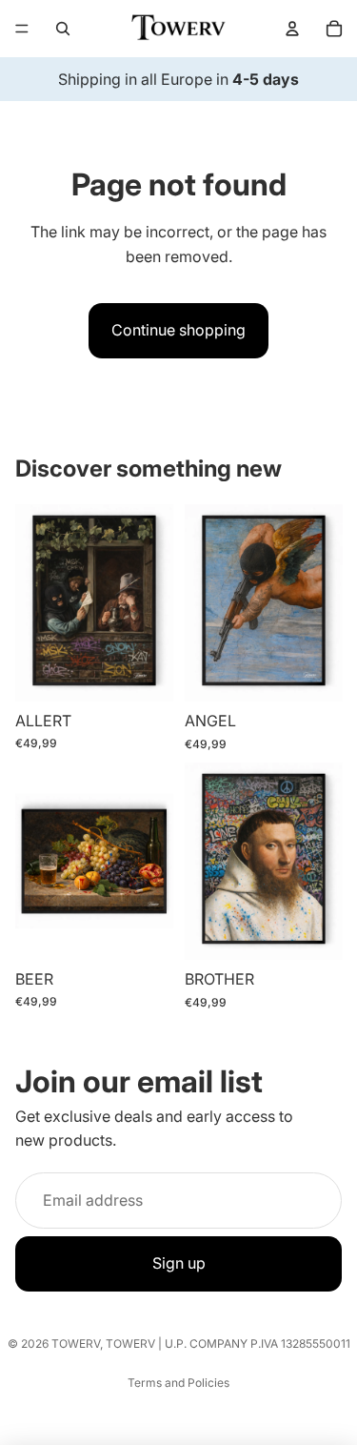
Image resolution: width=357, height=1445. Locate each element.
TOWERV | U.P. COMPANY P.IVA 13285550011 (228, 1343)
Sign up (179, 1262)
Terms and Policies (178, 1382)
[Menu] (22, 29)
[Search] (63, 29)
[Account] (292, 29)
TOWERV (75, 1343)
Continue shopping (178, 329)
